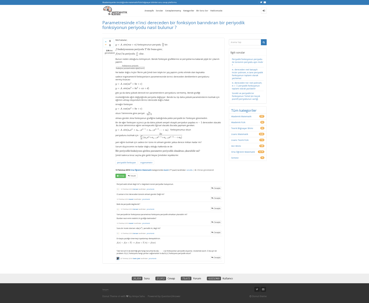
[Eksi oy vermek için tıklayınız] (105, 45)
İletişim (105, 289)
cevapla (217, 188)
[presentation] (126, 44)
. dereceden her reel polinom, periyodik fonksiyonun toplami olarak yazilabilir (247, 85)
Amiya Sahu (138, 296)
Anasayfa (149, 10)
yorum (133, 176)
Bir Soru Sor (202, 10)
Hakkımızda (216, 10)
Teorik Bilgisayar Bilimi (242, 128)
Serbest (235, 157)
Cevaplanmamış (173, 10)
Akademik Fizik (238, 122)
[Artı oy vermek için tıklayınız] (105, 42)
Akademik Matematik (241, 116)
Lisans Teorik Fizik (239, 140)
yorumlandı (150, 189)
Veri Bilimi (236, 146)
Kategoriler (188, 10)
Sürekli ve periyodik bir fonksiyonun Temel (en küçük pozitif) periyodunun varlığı (246, 96)
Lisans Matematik (239, 134)
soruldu (190, 170)
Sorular (159, 10)
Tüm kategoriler (244, 110)
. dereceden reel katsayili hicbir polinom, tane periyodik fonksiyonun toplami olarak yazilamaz (247, 74)
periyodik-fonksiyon (126, 162)
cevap (121, 176)
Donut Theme (109, 296)
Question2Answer (170, 296)
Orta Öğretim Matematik (141, 170)
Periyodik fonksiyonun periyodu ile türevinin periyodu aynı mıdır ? (247, 62)
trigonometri (146, 162)
